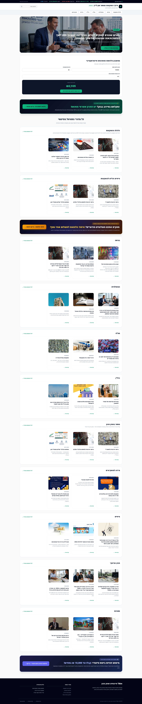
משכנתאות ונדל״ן (67, 692)
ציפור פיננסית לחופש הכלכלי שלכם (83, 202)
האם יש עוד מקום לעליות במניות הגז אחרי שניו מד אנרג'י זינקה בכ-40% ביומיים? (59, 265)
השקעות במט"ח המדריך (62, 358)
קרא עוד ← (115, 168)
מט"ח (94, 12)
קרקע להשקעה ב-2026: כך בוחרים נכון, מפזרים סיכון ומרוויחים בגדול (59, 589)
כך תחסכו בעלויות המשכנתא (86, 157)
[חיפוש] (21, 6)
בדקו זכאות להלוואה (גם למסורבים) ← (71, 91)
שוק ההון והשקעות (67, 688)
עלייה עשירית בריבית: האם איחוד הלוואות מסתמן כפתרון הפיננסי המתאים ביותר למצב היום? (109, 542)
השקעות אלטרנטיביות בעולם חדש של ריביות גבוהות (108, 495)
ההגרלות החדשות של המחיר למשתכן (110, 402)
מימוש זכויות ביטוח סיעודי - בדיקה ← (36, 664)
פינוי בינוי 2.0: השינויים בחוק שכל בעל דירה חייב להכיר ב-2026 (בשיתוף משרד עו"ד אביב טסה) (84, 588)
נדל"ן (88, 12)
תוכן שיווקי (74, 12)
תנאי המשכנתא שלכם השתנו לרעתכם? (85, 402)
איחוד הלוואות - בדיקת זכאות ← (34, 227)
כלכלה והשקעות (117, 12)
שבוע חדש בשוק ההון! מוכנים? (109, 264)
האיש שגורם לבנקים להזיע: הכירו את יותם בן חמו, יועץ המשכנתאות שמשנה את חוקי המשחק (88, 36)
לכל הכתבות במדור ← (27, 131)
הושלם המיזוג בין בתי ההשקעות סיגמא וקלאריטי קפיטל (85, 265)
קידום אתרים (30, 701)
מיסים (81, 12)
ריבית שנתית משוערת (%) (114, 73)
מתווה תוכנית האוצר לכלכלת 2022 (84, 542)
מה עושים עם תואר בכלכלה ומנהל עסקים (84, 312)
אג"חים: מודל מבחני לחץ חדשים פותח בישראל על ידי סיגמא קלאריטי (109, 157)
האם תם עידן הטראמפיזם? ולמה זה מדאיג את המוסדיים (108, 358)
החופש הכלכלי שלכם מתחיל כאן (60, 202)
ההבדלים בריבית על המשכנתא (60, 542)
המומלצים (101, 12)
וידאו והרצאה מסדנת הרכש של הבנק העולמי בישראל (60, 636)
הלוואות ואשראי (67, 690)
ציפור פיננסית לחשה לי (111, 202)
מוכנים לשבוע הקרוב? (87, 480)
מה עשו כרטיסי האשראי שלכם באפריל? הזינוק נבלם (60, 157)
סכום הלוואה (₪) (116, 67)
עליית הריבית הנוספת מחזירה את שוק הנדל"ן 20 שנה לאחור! (59, 403)
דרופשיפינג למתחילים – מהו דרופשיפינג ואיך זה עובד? (85, 635)
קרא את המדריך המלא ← (110, 48)
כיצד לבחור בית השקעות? (86, 358)
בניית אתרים (38, 701)
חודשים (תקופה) (66, 67)
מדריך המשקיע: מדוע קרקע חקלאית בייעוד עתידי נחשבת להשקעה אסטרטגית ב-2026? (108, 588)
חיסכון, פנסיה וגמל (67, 695)
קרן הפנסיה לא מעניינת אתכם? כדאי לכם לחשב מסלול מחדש (60, 495)
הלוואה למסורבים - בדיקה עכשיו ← (35, 107)
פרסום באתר (22, 701)
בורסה (108, 12)
